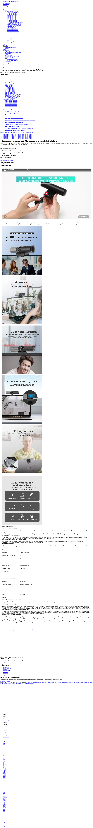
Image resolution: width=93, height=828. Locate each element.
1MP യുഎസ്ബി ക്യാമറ (12, 15)
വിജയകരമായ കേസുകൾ (12, 59)
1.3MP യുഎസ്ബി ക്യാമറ (12, 12)
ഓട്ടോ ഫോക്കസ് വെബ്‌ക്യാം (13, 41)
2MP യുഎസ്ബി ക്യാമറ (12, 16)
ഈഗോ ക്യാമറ (8, 43)
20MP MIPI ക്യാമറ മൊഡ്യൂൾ (13, 32)
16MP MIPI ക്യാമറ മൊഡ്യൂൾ (13, 30)
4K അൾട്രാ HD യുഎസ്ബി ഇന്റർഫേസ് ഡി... (16, 130)
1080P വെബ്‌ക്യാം (10, 39)
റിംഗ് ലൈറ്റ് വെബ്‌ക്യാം (12, 42)
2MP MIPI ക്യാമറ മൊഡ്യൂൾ (11, 105)
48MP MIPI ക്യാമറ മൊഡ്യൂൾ (11, 106)
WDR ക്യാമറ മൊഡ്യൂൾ (12, 26)
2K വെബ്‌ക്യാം (10, 38)
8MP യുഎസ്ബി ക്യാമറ (12, 19)
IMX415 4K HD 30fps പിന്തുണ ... (12, 126)
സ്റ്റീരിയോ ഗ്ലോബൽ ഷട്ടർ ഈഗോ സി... (14, 113)
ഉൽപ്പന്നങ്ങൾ (5, 10)
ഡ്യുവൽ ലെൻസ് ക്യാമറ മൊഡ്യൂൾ (15, 22)
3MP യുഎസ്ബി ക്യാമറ (12, 17)
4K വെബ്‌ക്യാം (10, 37)
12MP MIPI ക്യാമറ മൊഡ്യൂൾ (13, 28)
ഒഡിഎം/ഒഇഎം (6, 45)
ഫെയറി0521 (5, 5)
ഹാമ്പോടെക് (7, 51)
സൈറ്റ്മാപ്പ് (28, 682)
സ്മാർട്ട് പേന (5, 44)
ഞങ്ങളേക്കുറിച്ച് (6, 50)
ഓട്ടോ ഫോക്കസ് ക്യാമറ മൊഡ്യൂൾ (16, 683)
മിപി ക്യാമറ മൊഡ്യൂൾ (10, 27)
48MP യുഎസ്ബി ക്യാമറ (12, 20)
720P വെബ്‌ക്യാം (10, 40)
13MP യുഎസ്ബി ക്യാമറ (12, 13)
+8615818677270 (6, 4)
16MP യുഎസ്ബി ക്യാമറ (12, 14)
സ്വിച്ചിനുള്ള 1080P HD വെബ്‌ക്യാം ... (14, 118)
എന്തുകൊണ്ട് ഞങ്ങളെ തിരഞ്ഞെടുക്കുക (13, 52)
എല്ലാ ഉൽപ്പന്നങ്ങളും (29, 683)
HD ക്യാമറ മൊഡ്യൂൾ (76, 682)
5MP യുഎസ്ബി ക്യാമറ (12, 18)
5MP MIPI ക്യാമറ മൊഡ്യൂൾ (11, 107)
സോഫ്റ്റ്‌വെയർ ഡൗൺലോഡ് (11, 47)
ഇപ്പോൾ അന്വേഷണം (5, 681)
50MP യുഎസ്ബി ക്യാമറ (12, 21)
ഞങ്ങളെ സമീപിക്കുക (7, 61)
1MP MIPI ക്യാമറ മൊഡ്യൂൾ (13, 31)
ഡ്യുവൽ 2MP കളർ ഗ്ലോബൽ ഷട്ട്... (14, 122)
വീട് (3, 9)
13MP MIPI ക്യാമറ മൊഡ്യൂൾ (13, 29)
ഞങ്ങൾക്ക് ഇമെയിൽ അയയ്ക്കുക (7, 160)
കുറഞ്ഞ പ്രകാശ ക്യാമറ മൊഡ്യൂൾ (14, 24)
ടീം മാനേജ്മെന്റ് (8, 53)
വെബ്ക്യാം (7, 36)
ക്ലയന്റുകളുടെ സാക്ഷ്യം (12, 60)
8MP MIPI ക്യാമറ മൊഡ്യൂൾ (13, 35)
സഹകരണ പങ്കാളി (8, 55)
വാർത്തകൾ (5, 49)
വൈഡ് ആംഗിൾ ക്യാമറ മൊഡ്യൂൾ (38, 682)
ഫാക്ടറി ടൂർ (7, 54)
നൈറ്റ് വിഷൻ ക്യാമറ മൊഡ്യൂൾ (14, 25)
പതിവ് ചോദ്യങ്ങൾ (9, 57)
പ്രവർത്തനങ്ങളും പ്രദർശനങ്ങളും (12, 56)
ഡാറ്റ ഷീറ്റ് (7, 48)
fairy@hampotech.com (6, 3)
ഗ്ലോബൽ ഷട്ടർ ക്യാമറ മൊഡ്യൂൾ (14, 23)
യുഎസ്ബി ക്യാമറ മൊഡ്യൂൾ (11, 11)
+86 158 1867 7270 (6, 661)
